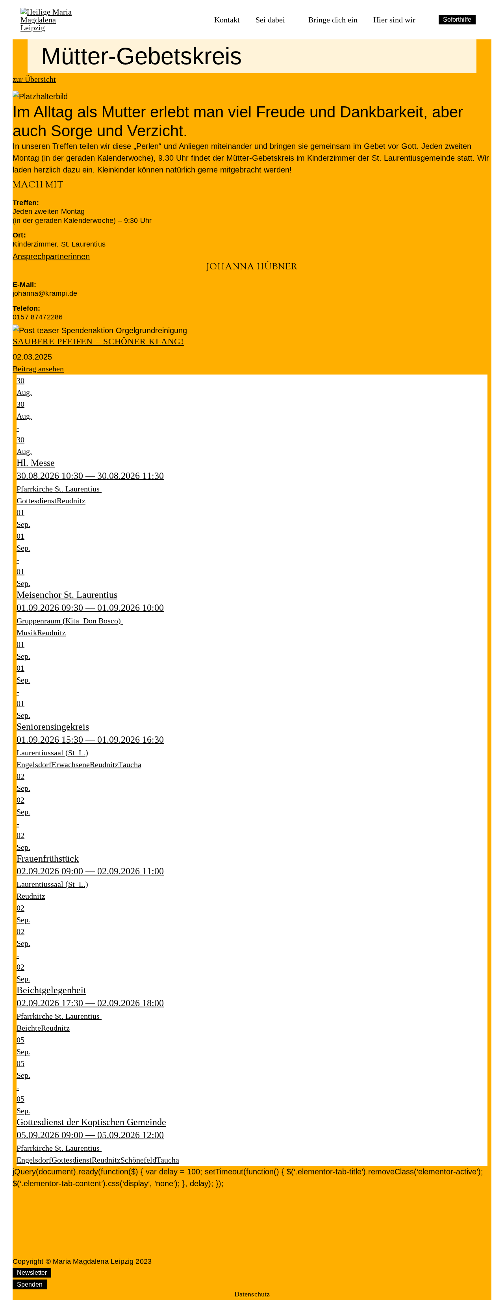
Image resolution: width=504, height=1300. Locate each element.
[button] (252, 256)
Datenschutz (252, 1294)
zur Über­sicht (34, 79)
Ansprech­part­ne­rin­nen (51, 256)
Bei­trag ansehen (38, 368)
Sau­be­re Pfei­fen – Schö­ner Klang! (98, 341)
